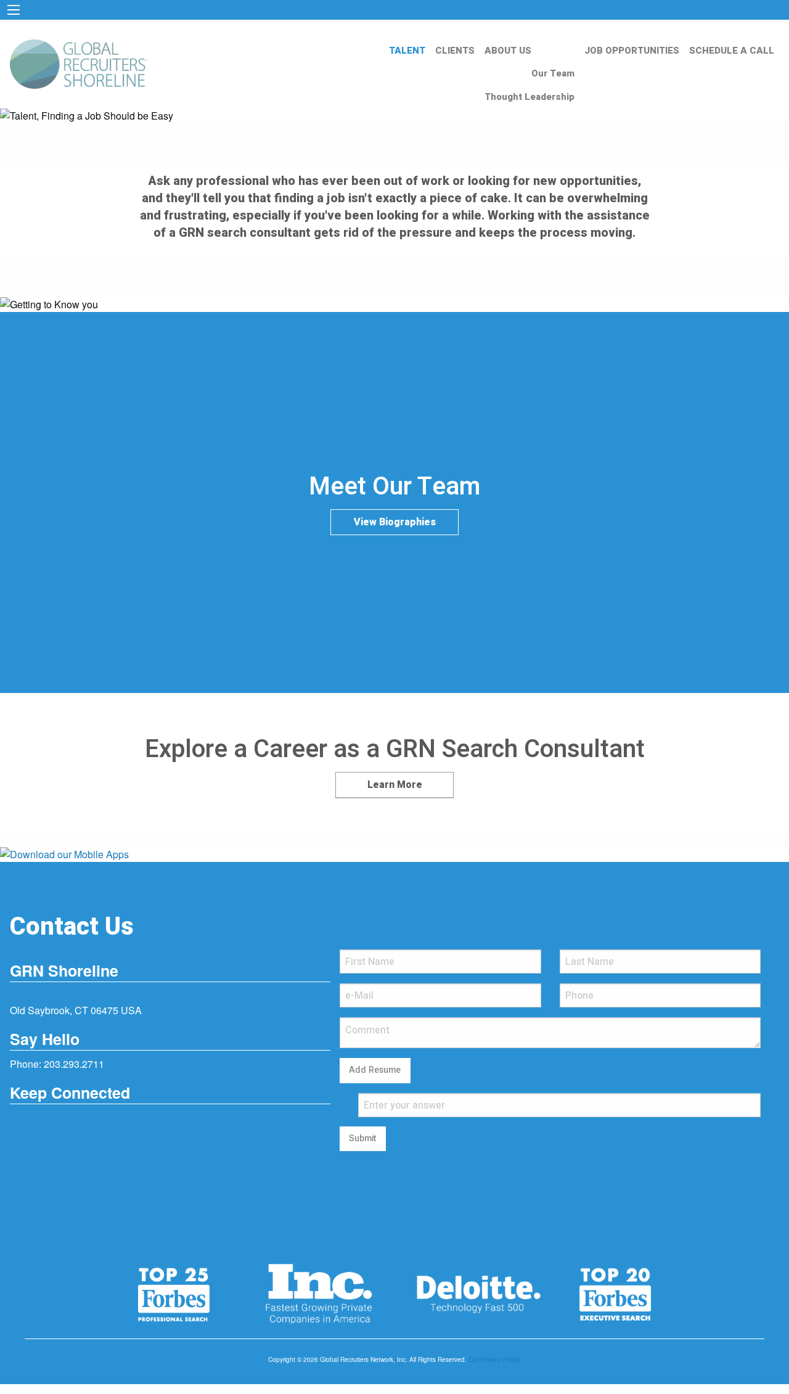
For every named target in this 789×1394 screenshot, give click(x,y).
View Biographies (395, 522)
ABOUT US (507, 50)
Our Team (552, 73)
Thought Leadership (529, 97)
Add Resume (375, 1070)
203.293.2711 (74, 1064)
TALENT (407, 50)
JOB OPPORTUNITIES (631, 50)
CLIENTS (455, 50)
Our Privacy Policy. (494, 1359)
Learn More (394, 784)
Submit (362, 1138)
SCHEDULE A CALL (731, 50)
